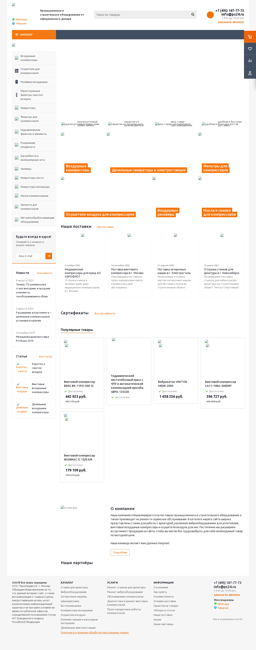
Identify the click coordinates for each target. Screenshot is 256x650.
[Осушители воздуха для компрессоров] (106, 199)
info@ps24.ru (232, 14)
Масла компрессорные (34, 195)
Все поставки (105, 226)
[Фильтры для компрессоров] (221, 154)
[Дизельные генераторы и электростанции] (152, 154)
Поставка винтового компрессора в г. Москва (127, 271)
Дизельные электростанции (78, 627)
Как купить (160, 591)
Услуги (112, 582)
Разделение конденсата (28, 144)
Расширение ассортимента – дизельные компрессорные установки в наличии (33, 316)
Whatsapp (21, 19)
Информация (164, 582)
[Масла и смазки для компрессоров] (221, 199)
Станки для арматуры (74, 587)
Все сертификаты (105, 313)
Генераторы (28, 107)
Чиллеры (26, 168)
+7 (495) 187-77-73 (229, 10)
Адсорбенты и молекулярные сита (33, 157)
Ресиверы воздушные (34, 81)
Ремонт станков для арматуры (126, 587)
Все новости (44, 273)
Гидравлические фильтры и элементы (34, 131)
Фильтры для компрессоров (29, 118)
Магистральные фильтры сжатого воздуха (32, 94)
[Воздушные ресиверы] (175, 199)
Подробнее (120, 552)
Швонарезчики (70, 601)
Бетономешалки (71, 605)
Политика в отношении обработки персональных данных (95, 632)
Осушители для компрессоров (30, 70)
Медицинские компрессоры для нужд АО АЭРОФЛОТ (83, 273)
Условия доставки (165, 601)
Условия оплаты (164, 596)
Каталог (26, 34)
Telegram (21, 23)
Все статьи (45, 356)
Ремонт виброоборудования (125, 591)
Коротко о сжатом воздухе (38, 367)
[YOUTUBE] (216, 626)
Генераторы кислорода (35, 186)
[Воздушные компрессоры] (83, 154)
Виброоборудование (74, 591)
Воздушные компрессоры (29, 58)
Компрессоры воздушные (77, 610)
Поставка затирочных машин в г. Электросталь (174, 271)
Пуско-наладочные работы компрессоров (124, 611)
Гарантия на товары (166, 605)
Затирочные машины (74, 596)
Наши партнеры (163, 624)
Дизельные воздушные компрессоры (40, 408)
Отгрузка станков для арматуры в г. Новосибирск (221, 271)
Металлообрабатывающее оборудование (37, 219)
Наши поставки (163, 614)
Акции (157, 619)
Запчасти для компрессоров (29, 206)
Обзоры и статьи (164, 610)
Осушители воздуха (73, 614)
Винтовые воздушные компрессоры (40, 388)
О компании (161, 587)
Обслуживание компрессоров (125, 596)
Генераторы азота (32, 177)
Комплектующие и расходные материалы (79, 621)
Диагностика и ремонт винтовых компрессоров (127, 603)
